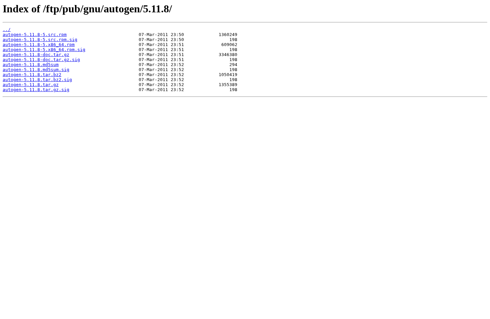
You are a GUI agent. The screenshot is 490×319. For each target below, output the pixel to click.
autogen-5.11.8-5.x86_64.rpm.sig (44, 49)
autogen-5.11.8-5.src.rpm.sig (40, 39)
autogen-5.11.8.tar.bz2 (32, 74)
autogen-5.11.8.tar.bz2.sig (37, 79)
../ (7, 29)
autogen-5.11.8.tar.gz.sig (36, 89)
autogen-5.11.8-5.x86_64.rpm (39, 44)
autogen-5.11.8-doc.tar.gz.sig (41, 59)
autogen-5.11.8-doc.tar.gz (36, 54)
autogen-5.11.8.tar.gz (31, 84)
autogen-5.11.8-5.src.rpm (35, 34)
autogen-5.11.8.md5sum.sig (36, 69)
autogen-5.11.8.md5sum (31, 64)
